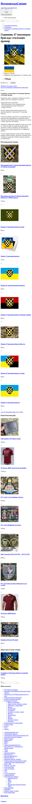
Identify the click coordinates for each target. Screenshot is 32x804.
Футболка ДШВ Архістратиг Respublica (13, 468)
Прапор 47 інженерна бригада (10, 402)
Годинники (7, 27)
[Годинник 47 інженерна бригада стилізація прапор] (14, 64)
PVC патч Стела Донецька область (12, 497)
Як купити (7, 8)
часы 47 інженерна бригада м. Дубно (12, 412)
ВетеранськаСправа (13, 3)
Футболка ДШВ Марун (8, 613)
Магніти (10, 718)
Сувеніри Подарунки (10, 25)
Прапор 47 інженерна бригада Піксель (13, 344)
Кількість (3, 82)
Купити (13, 82)
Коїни (9, 716)
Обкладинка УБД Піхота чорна (11, 438)
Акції (2, 8)
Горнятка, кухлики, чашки (16, 712)
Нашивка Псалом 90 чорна (9, 640)
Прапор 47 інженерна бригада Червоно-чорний (16, 315)
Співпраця (3, 801)
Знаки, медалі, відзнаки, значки (17, 704)
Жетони (10, 713)
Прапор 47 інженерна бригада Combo (13, 373)
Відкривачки (12, 708)
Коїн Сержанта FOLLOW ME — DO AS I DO (15, 554)
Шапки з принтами (13, 702)
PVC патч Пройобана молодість (11, 525)
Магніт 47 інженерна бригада (10, 256)
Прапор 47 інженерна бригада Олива (12, 227)
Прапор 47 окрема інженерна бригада (13, 285)
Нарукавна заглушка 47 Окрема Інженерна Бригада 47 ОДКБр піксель (14, 196)
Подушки (11, 721)
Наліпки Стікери (13, 720)
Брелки (10, 707)
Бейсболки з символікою (15, 705)
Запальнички (12, 715)
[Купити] (1, 173)
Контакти (14, 8)
